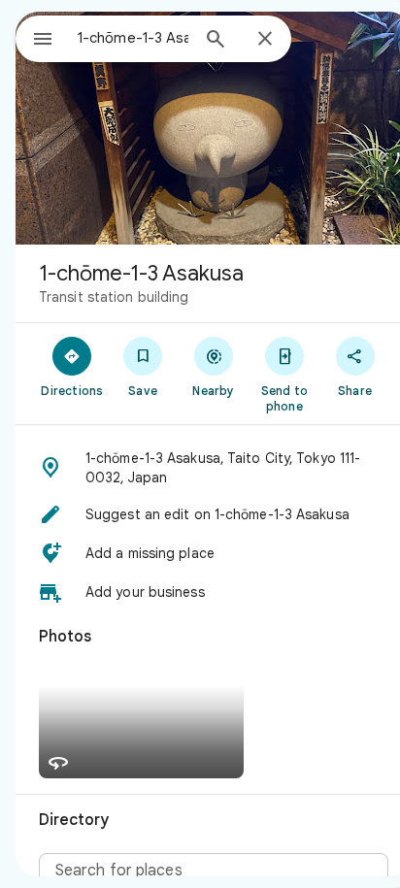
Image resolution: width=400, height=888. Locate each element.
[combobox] (133, 37)
